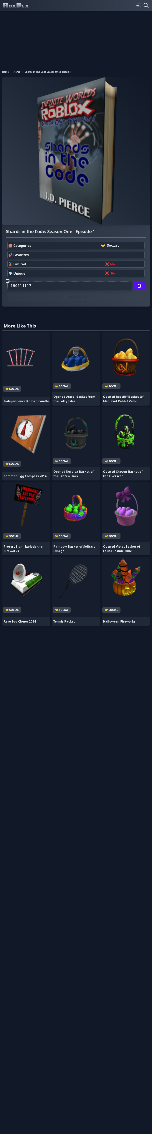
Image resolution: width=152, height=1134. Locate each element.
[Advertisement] (76, 39)
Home (5, 71)
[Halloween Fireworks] (126, 591)
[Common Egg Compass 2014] (26, 443)
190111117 (21, 286)
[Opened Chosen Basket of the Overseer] (126, 443)
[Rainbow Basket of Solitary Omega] (76, 518)
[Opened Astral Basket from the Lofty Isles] (76, 369)
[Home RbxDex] (19, 5)
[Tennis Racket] (76, 591)
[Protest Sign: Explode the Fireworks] (26, 518)
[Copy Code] (139, 285)
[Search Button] (146, 5)
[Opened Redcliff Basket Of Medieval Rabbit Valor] (126, 369)
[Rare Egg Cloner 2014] (26, 591)
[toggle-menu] (139, 5)
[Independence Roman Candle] (26, 369)
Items (17, 71)
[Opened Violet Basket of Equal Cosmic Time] (126, 518)
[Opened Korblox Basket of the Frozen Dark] (76, 443)
